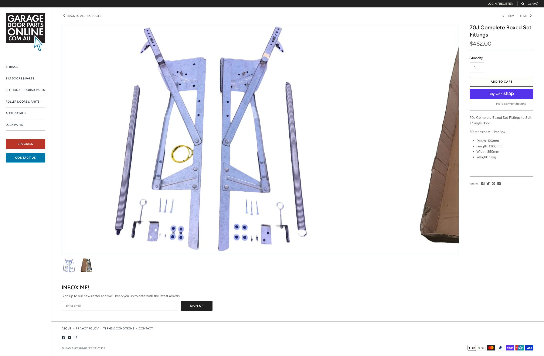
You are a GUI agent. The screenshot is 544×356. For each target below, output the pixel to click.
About (66, 328)
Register (506, 3)
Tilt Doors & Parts (20, 78)
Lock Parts (14, 124)
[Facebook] (63, 338)
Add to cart (502, 81)
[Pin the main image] (493, 183)
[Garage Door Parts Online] (25, 32)
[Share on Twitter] (488, 183)
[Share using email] (499, 183)
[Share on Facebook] (482, 183)
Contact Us (25, 158)
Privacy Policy (87, 328)
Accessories (16, 113)
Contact (146, 328)
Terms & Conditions (118, 328)
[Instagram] (75, 338)
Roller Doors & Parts (23, 101)
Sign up (196, 306)
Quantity (476, 58)
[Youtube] (69, 338)
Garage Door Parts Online (88, 347)
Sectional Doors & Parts (25, 90)
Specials (25, 144)
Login (492, 3)
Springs (12, 66)
